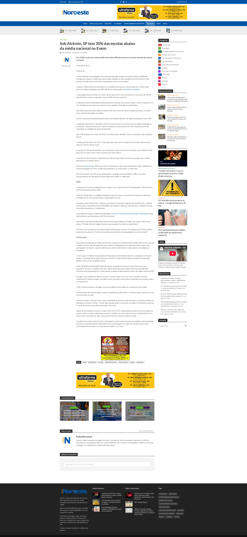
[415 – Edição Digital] (147, 30)
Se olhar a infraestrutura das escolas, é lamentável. (130, 214)
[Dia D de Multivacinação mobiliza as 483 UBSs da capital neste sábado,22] (172, 217)
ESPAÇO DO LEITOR (96, 24)
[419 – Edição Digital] (62, 30)
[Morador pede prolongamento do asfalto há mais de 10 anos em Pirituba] (161, 136)
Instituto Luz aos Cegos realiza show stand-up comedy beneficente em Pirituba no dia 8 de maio (144, 496)
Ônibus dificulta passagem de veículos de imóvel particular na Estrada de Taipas (177, 128)
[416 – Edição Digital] (126, 30)
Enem (84, 362)
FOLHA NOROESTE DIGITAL (168, 504)
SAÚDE (158, 24)
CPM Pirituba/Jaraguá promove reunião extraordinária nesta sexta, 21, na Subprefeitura (174, 304)
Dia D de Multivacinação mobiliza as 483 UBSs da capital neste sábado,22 (171, 232)
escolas (100, 362)
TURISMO (169, 517)
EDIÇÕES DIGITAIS (182, 2)
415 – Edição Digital (155, 30)
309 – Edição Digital (140, 502)
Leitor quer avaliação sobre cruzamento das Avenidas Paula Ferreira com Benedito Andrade (177, 99)
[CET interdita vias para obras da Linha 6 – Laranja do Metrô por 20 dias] (172, 188)
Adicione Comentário (80, 52)
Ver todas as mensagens (146, 431)
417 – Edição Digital (113, 30)
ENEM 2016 (92, 362)
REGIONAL (108, 24)
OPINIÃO (180, 510)
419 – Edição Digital (70, 30)
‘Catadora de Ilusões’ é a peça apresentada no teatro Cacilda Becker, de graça (170, 173)
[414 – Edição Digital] (168, 30)
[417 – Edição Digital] (104, 30)
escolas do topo (88, 166)
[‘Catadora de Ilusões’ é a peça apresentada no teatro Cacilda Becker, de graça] (172, 158)
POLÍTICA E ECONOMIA (166, 513)
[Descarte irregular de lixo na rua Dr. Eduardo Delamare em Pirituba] (161, 117)
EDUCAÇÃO (150, 24)
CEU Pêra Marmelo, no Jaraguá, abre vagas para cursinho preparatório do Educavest (140, 413)
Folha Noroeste (66, 52)
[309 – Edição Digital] (128, 504)
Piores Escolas (123, 362)
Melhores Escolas (110, 362)
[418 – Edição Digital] (83, 30)
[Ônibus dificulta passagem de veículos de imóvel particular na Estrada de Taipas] (161, 126)
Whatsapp (63, 2)
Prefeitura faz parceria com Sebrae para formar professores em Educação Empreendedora (107, 412)
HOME (85, 24)
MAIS (165, 24)
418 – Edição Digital (91, 30)
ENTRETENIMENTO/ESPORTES (134, 24)
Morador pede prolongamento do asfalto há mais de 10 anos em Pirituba (177, 138)
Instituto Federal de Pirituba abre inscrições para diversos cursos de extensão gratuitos (74, 413)
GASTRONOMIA (164, 507)
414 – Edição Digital (176, 30)
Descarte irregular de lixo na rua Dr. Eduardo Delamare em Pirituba (176, 119)
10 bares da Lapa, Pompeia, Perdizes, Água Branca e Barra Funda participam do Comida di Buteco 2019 (144, 511)
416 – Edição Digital (134, 30)
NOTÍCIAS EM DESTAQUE (167, 510)
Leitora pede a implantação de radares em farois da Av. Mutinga (177, 109)
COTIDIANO (118, 24)
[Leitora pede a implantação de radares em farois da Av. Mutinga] (161, 107)
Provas (132, 362)
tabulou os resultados (132, 89)
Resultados (140, 362)
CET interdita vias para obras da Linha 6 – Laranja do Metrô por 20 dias (172, 203)
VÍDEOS (176, 517)
